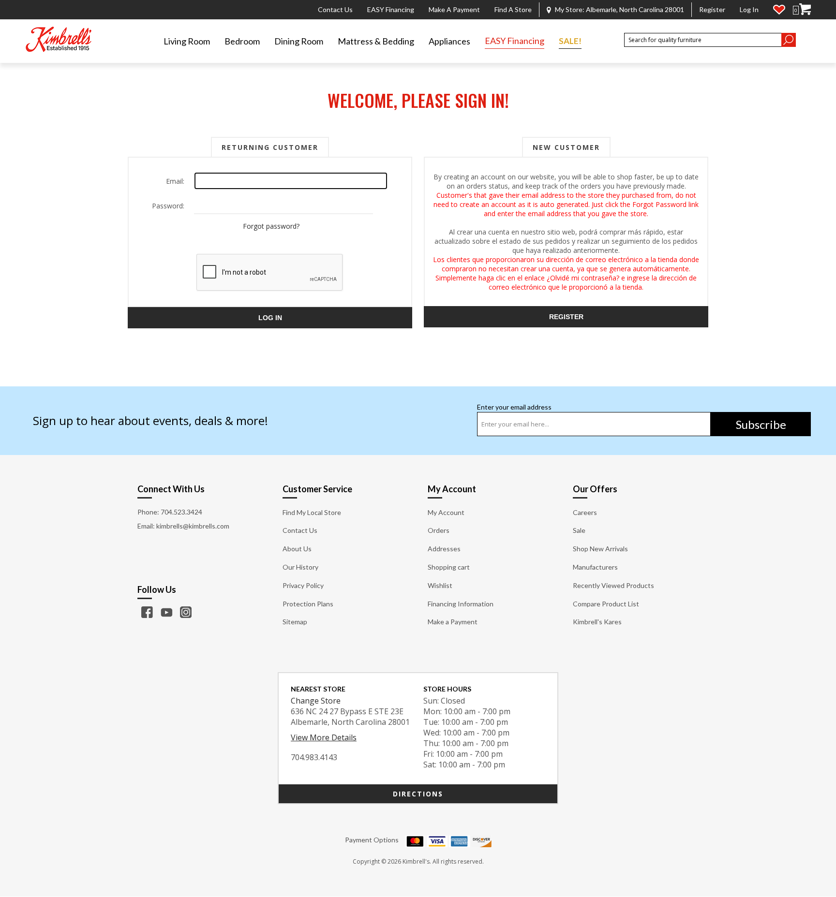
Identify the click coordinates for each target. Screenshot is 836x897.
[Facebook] (147, 612)
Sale (579, 530)
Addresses (444, 548)
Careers (585, 512)
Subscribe (761, 424)
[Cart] (805, 9)
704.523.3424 (181, 512)
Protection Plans (308, 604)
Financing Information (460, 604)
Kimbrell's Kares (597, 622)
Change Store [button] (316, 700)
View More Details (324, 737)
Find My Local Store (312, 512)
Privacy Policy (303, 585)
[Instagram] (185, 612)
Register (712, 9)
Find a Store (513, 9)
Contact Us (335, 9)
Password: (168, 205)
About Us (297, 548)
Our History (300, 567)
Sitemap (295, 622)
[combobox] (702, 40)
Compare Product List (606, 604)
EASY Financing (390, 9)
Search (788, 40)
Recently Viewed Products (613, 585)
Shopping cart (449, 567)
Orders (438, 530)
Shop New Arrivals (600, 548)
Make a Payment (454, 9)
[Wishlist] (779, 9)
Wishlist (440, 585)
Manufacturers (595, 567)
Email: (175, 181)
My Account (446, 512)
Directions (418, 793)
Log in (749, 9)
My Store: (619, 9)
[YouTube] (166, 612)
